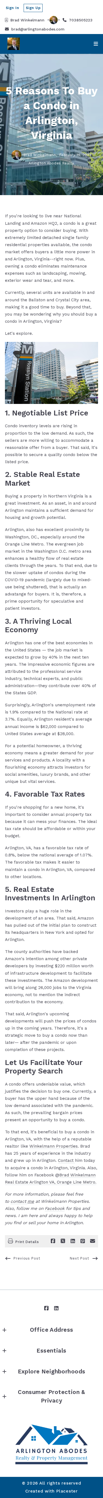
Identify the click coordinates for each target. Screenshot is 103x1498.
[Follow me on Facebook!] (46, 1308)
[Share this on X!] (62, 1241)
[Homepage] (51, 1444)
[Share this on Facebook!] (53, 1241)
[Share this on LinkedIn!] (72, 1241)
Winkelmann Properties (53, 1146)
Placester (67, 1491)
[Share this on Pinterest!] (82, 1241)
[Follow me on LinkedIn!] (56, 1308)
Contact (66, 1160)
